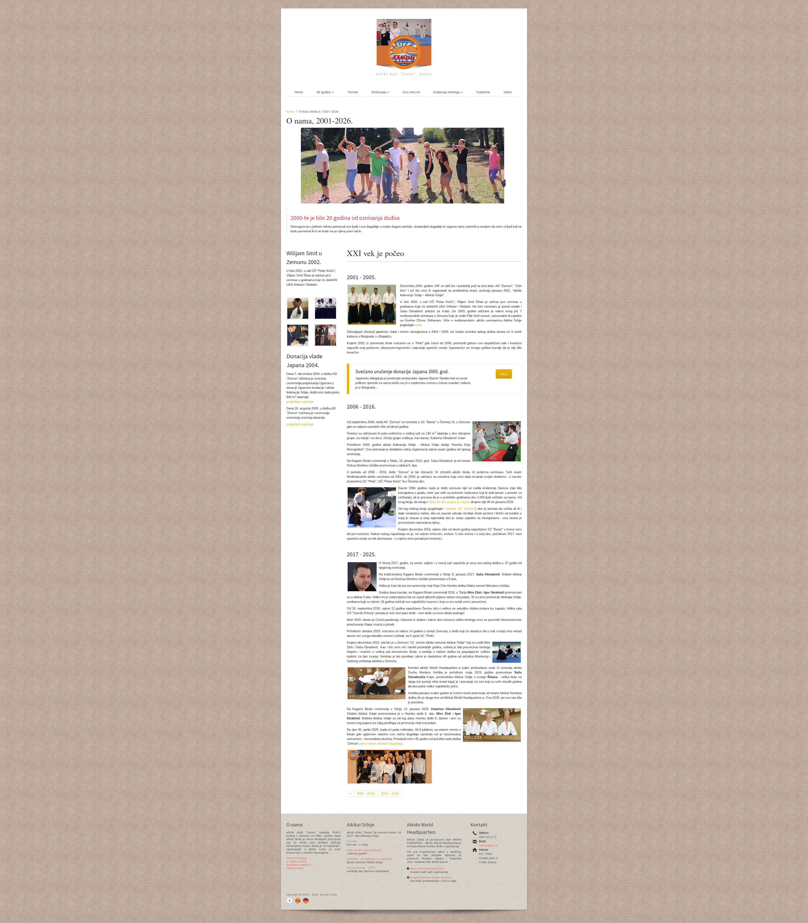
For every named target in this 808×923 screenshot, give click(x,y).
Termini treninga (296, 858)
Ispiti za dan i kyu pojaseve (364, 850)
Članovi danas (295, 868)
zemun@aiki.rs (488, 845)
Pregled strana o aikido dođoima (430, 877)
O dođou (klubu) (296, 861)
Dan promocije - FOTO (361, 867)
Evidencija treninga (447, 92)
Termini (352, 92)
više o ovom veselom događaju (381, 743)
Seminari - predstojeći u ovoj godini (369, 859)
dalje (504, 374)
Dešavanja (379, 92)
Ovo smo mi (411, 92)
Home (298, 92)
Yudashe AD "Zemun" (460, 508)
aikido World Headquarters (426, 868)
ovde (418, 325)
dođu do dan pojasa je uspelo (449, 502)
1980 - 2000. (366, 793)
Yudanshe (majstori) (298, 864)
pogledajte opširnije (300, 401)
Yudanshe (483, 92)
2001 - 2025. (390, 793)
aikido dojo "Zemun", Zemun (404, 74)
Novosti (351, 841)
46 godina (324, 92)
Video (508, 92)
